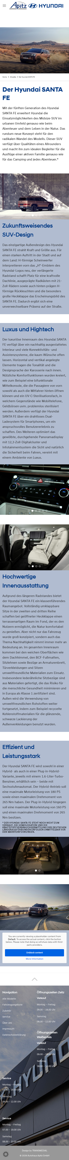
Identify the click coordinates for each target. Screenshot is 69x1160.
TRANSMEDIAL (39, 1151)
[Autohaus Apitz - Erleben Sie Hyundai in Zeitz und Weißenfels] (36, 5)
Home (4, 77)
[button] (6, 1154)
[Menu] (4, 5)
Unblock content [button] (34, 953)
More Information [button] (34, 959)
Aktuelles (13, 77)
